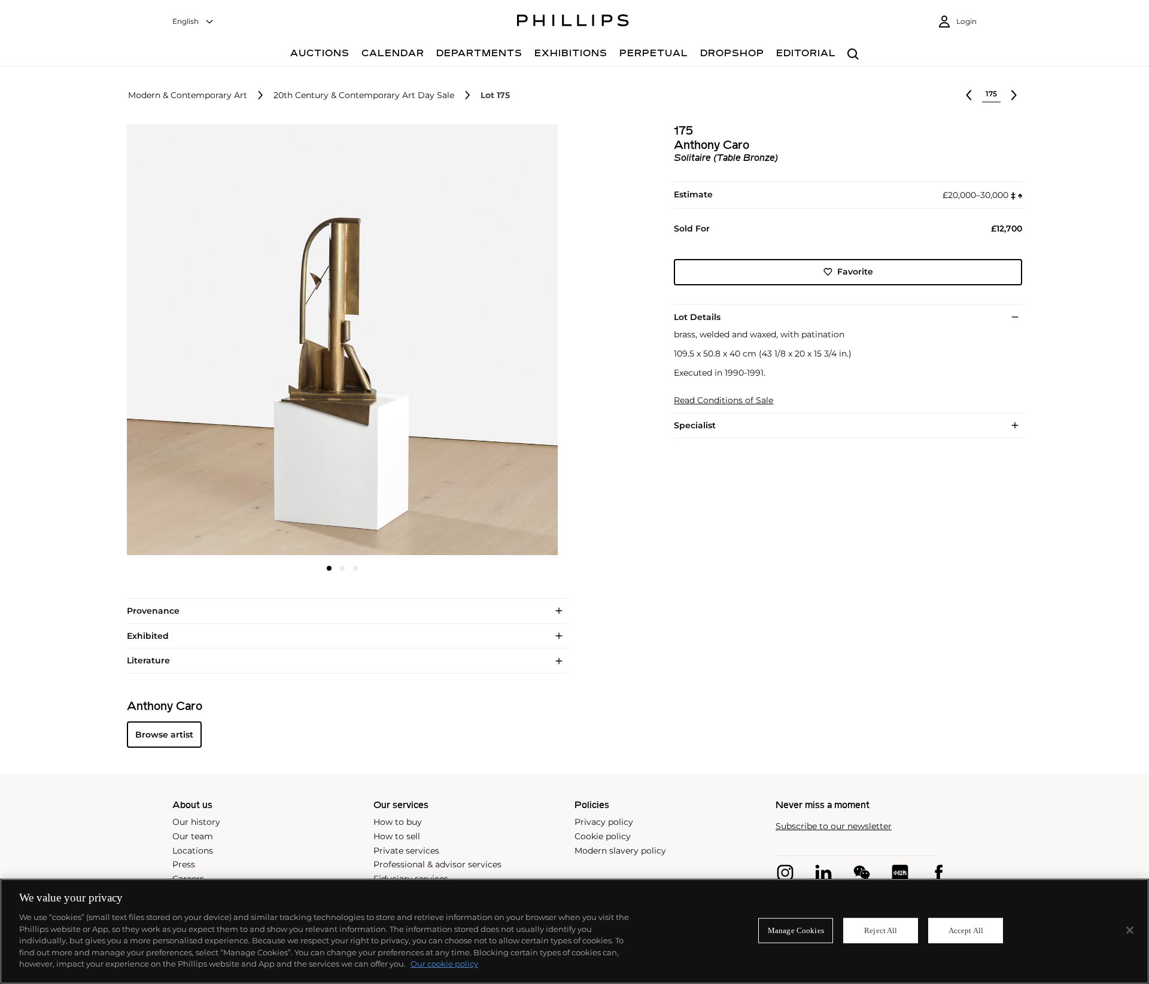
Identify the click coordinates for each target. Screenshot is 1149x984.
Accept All (966, 930)
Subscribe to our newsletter (834, 826)
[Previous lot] (968, 95)
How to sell (396, 836)
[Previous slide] (198, 341)
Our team (192, 836)
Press (183, 864)
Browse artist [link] (164, 734)
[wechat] (861, 872)
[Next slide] (486, 341)
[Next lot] (1013, 95)
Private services (406, 850)
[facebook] (938, 872)
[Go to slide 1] (329, 568)
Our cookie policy (444, 963)
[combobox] (193, 22)
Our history (196, 822)
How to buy (397, 822)
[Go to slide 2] (342, 568)
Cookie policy (602, 836)
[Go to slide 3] (355, 568)
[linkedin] (823, 872)
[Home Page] (573, 22)
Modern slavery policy (620, 850)
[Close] (1130, 930)
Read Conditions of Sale (723, 400)
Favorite (855, 271)
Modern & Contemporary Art (187, 95)
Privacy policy (603, 822)
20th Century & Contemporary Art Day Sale (363, 95)
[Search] (853, 55)
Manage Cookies (796, 930)
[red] (900, 872)
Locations (192, 850)
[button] (339, 339)
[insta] (785, 872)
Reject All (880, 930)
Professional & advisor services (437, 864)
